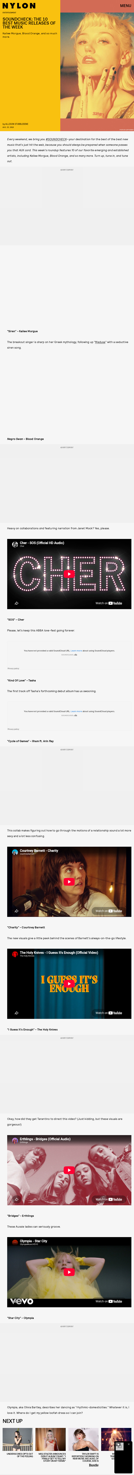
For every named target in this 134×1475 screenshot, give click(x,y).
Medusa (100, 341)
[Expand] (118, 1444)
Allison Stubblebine (16, 123)
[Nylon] (19, 5)
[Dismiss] (128, 1444)
